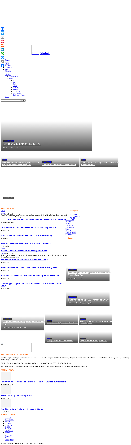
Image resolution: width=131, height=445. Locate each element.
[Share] (2, 66)
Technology (9, 141)
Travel (7, 69)
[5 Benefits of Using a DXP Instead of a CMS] (88, 294)
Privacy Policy (9, 440)
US (14, 82)
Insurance (46, 162)
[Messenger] (2, 58)
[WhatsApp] (2, 53)
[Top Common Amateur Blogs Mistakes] (95, 334)
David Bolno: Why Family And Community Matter (22, 409)
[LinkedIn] (2, 49)
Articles (15, 89)
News (7, 97)
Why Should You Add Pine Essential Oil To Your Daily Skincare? (29, 227)
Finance (7, 73)
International (17, 93)
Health (7, 64)
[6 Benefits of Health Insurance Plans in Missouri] (59, 159)
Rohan (3, 213)
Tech (14, 84)
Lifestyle (8, 75)
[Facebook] (2, 29)
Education (8, 71)
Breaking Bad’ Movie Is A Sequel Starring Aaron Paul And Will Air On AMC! (47, 201)
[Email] (2, 37)
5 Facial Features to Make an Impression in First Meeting (26, 235)
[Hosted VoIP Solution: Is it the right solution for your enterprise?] (95, 316)
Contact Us (8, 436)
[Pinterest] (2, 41)
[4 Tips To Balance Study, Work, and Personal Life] (22, 318)
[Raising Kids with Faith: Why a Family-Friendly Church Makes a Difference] (99, 159)
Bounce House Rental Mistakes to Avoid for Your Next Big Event (29, 267)
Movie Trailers (8, 198)
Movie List (16, 91)
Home (7, 62)
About (7, 438)
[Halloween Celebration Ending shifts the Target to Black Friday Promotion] (65, 376)
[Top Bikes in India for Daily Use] (46, 126)
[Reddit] (2, 45)
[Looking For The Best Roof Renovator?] (61, 334)
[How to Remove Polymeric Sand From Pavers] (61, 316)
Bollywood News (19, 95)
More (10, 78)
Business (8, 65)
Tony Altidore (7, 205)
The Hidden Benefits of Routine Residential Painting (24, 260)
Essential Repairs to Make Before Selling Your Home (24, 251)
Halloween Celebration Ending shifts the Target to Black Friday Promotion (33, 382)
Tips (5, 160)
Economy (16, 87)
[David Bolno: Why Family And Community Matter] (65, 403)
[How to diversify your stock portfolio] (65, 389)
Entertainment (13, 76)
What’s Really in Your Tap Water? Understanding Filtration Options (30, 275)
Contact (7, 60)
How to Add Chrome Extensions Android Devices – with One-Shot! (33, 219)
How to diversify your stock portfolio (17, 395)
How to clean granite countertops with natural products (26, 243)
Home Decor (9, 67)
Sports (15, 86)
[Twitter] (2, 33)
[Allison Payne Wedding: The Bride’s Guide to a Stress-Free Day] (88, 269)
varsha (3, 253)
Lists (14, 80)
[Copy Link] (2, 62)
